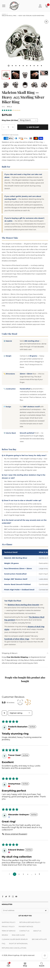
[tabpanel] (25, 43)
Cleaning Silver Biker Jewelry (15, 939)
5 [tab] (23, 65)
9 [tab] (38, 65)
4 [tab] (19, 65)
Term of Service (8, 931)
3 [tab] (16, 65)
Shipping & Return (9, 653)
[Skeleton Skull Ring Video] (44, 73)
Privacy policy (8, 926)
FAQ (3, 943)
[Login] (40, 5)
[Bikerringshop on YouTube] (16, 896)
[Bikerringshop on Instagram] (12, 896)
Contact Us (24, 931)
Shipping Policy (8, 922)
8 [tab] (34, 65)
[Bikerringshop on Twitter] (6, 896)
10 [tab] (41, 65)
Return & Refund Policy (29, 922)
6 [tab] (27, 65)
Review (5, 935)
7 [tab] (30, 65)
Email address (8, 910)
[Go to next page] (40, 874)
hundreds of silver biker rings (16, 639)
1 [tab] (8, 65)
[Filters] (4, 713)
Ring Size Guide (18, 935)
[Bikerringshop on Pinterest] (9, 896)
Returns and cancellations (14, 948)
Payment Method (26, 926)
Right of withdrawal (18, 943)
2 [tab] (12, 65)
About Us (37, 931)
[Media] (46, 22)
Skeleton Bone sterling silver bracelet (23, 605)
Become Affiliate (39, 939)
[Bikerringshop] (14, 5)
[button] (7, 110)
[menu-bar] (5, 6)
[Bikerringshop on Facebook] (2, 896)
